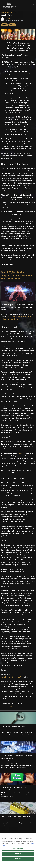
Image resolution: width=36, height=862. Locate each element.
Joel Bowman (9, 18)
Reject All (18, 853)
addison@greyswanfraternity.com (16, 706)
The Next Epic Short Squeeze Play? (14, 787)
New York (12, 24)
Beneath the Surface (7, 12)
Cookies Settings (18, 848)
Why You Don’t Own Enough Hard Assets (16, 816)
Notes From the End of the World (12, 677)
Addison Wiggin (16, 729)
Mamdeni (4, 24)
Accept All (18, 858)
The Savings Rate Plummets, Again (13, 726)
